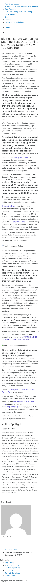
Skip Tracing (10, 9)
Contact (8, 20)
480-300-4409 (11, 550)
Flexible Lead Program (29, 6)
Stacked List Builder (12, 6)
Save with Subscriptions (14, 22)
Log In (7, 27)
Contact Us (9, 570)
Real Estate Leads (12, 4)
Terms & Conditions (12, 573)
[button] (3, 500)
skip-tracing (12, 407)
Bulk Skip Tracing (11, 12)
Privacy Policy (10, 576)
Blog (6, 17)
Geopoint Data (21, 157)
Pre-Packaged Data (12, 568)
